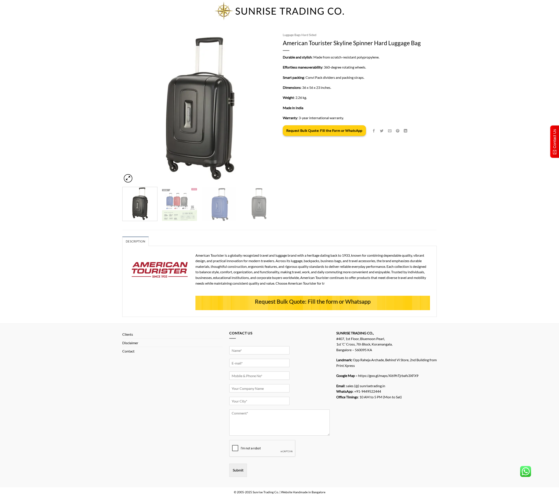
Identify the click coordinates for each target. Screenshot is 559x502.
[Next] (268, 107)
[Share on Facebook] (374, 130)
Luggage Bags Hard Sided (299, 35)
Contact (128, 351)
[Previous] (131, 107)
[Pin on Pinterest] (397, 130)
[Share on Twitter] (381, 130)
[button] (128, 178)
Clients (127, 334)
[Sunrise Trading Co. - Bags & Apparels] (279, 11)
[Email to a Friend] (389, 130)
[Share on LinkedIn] (405, 130)
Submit (238, 470)
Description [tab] (135, 241)
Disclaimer (130, 343)
